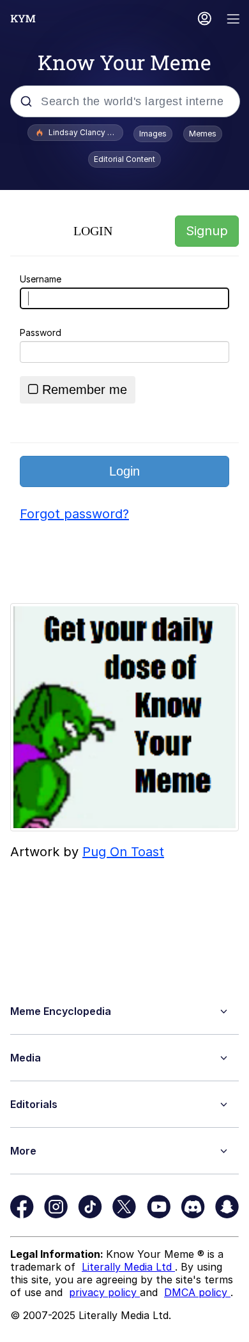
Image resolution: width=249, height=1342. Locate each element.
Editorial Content (124, 159)
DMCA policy (197, 1292)
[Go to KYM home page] (23, 18)
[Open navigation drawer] (233, 20)
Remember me (84, 390)
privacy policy (104, 1292)
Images (153, 133)
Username (40, 279)
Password (40, 332)
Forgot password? (74, 513)
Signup (207, 230)
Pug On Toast (123, 851)
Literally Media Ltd (128, 1266)
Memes (202, 133)
